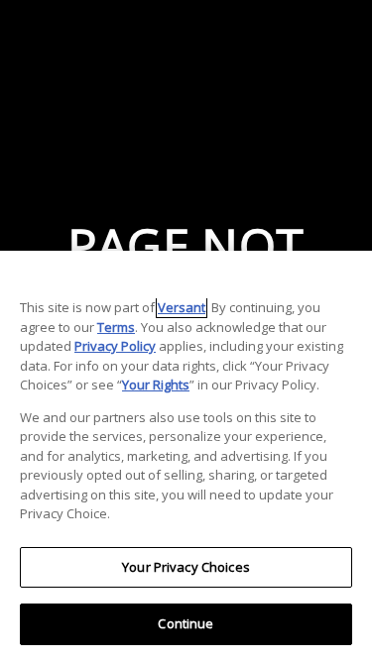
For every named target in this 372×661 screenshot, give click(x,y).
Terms (116, 327)
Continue (185, 623)
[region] (186, 456)
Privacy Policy (115, 346)
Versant (181, 307)
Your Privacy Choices (186, 567)
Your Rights (155, 384)
